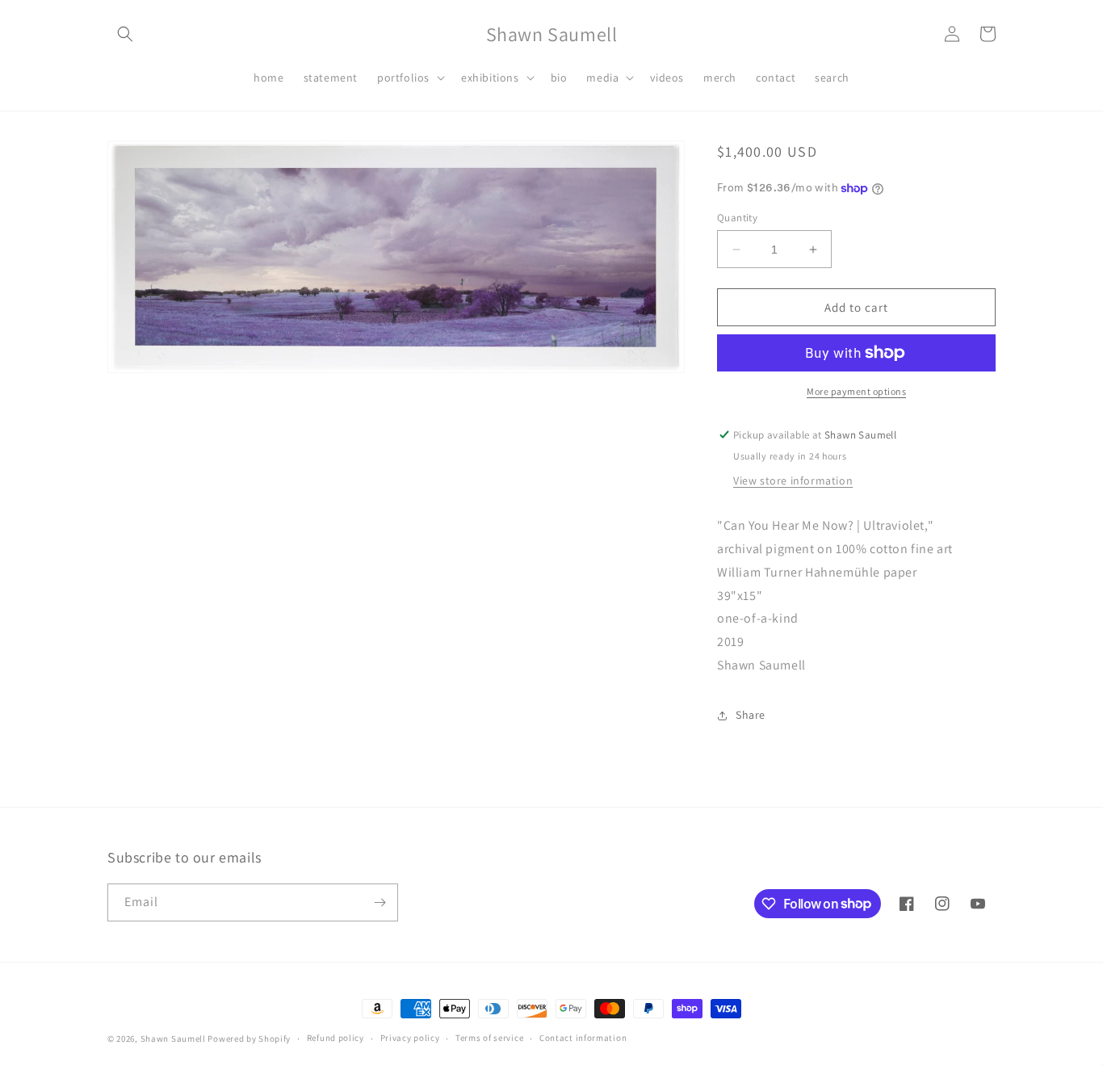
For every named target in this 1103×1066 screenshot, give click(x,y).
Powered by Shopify (249, 1038)
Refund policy (335, 1037)
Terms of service (489, 1037)
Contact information (583, 1037)
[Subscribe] (379, 902)
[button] (125, 34)
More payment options (856, 391)
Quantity (737, 218)
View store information (793, 480)
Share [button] (750, 714)
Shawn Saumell (173, 1038)
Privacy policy (410, 1037)
